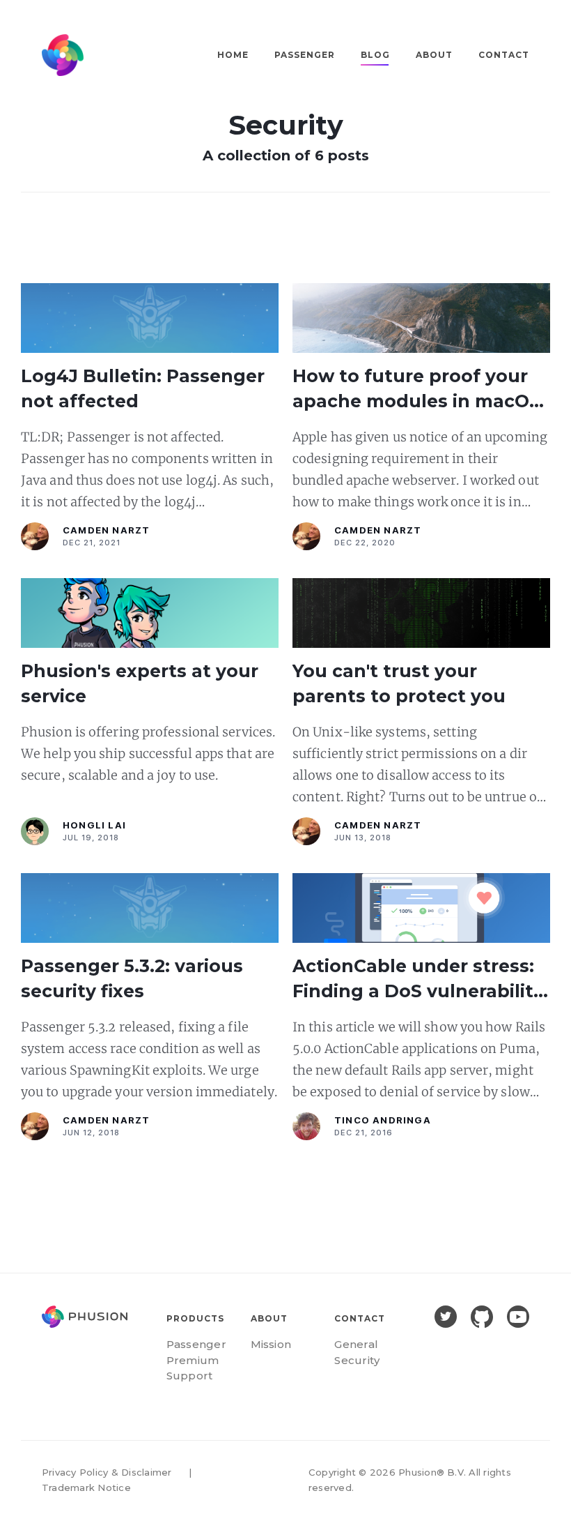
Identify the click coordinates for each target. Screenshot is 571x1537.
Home (233, 55)
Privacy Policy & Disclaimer (106, 1472)
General (356, 1344)
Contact (503, 55)
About (434, 55)
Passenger (304, 55)
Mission (271, 1344)
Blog (375, 55)
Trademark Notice (86, 1487)
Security (357, 1360)
